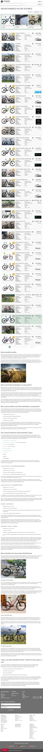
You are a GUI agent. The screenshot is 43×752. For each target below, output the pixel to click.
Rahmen (16, 719)
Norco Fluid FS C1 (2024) (21, 242)
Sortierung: (30, 12)
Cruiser (2, 729)
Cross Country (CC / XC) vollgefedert (9, 442)
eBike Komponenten (32, 738)
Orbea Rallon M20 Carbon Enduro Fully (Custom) (9, 25)
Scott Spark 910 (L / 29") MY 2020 (23, 294)
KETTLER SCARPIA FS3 (21, 179)
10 (26, 346)
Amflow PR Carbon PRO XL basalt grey (25, 148)
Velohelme (31, 736)
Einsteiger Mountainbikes (7, 450)
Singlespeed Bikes (32, 719)
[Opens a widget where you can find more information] (5, 750)
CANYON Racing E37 (20, 96)
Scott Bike (17, 43)
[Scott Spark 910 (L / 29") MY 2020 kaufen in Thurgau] (8, 298)
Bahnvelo (2, 731)
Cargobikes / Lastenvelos (33, 720)
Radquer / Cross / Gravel (18, 720)
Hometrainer (31, 735)
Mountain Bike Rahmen (4, 721)
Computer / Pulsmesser (33, 731)
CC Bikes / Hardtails (4, 716)
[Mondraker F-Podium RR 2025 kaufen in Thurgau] (8, 78)
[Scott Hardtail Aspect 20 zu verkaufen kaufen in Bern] (8, 68)
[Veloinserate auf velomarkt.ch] (5, 1)
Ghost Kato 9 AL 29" (20, 221)
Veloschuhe (31, 737)
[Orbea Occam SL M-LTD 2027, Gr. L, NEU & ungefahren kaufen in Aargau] (8, 288)
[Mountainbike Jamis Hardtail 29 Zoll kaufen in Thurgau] (8, 235)
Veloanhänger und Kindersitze (34, 727)
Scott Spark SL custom (19, 25)
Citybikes (31, 716)
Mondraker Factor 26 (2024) (22, 273)
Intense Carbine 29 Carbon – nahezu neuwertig (27, 200)
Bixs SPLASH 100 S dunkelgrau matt (24, 85)
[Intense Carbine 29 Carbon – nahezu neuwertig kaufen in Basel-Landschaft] (8, 204)
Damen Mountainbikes (7, 448)
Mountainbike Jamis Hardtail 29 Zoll (24, 232)
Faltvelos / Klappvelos (4, 728)
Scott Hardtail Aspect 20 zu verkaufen (24, 64)
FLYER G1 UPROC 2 (20, 33)
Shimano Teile (31, 732)
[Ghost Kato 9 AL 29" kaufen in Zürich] (8, 225)
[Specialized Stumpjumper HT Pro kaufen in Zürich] (8, 309)
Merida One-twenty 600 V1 (22, 116)
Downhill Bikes (5, 444)
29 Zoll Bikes (5, 452)
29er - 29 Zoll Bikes (3, 722)
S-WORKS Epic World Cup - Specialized (25, 127)
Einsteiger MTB (3, 719)
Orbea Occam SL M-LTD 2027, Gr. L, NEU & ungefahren (28, 284)
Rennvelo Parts (32, 729)
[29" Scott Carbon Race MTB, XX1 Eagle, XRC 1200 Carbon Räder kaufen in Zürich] (8, 58)
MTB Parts (31, 728)
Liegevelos (2, 727)
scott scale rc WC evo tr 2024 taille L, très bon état (28, 326)
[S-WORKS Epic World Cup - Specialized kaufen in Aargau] (8, 131)
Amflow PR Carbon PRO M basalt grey (24, 158)
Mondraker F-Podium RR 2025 (22, 75)
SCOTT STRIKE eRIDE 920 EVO (23, 169)
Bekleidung (31, 730)
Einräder (2, 730)
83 (33, 346)
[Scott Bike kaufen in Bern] (8, 47)
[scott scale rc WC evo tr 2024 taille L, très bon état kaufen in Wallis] (8, 330)
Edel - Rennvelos (17, 716)
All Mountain (5, 446)
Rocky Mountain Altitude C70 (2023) (24, 336)
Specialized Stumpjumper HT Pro (23, 305)
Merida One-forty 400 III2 (21, 106)
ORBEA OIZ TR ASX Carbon (22, 137)
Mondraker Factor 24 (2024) (22, 253)
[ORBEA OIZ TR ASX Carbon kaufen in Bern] (8, 141)
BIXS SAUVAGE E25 (20, 190)
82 (30, 346)
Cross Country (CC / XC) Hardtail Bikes (9, 440)
